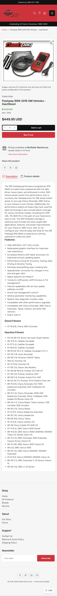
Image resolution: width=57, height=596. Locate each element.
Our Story (6, 519)
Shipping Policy (9, 542)
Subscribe (46, 558)
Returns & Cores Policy (13, 539)
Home (4, 30)
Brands (5, 502)
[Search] (35, 13)
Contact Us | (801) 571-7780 (28, 2)
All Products (8, 499)
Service (5, 506)
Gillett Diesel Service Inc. (23, 582)
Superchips (7, 96)
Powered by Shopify (41, 582)
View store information (17, 154)
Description (12, 176)
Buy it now (28, 135)
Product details (32, 176)
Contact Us (7, 536)
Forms (5, 522)
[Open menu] (52, 13)
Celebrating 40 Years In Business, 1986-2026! (28, 24)
